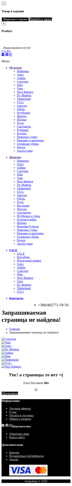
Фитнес (22, 209)
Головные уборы (28, 143)
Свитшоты (24, 126)
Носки (21, 147)
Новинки (23, 71)
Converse (22, 81)
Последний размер (29, 260)
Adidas (21, 78)
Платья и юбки (26, 219)
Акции (13, 459)
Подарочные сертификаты (26, 456)
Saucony (22, 105)
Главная (14, 329)
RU (9, 51)
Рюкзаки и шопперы (30, 140)
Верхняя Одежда (28, 226)
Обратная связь (19, 433)
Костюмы (23, 205)
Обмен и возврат (20, 418)
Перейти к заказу (41, 19)
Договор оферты (20, 408)
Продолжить (10, 393)
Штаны (21, 119)
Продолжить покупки (15, 19)
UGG (20, 102)
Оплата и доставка (21, 415)
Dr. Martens (24, 95)
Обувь (21, 109)
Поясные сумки (27, 137)
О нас (13, 412)
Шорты (21, 116)
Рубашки (23, 130)
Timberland (24, 98)
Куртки (21, 133)
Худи (20, 123)
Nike (20, 85)
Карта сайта (17, 437)
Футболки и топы (28, 216)
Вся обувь (23, 257)
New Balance (25, 92)
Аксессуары (25, 150)
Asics (20, 74)
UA (4, 51)
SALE (21, 253)
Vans (20, 88)
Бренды (14, 452)
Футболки (23, 112)
